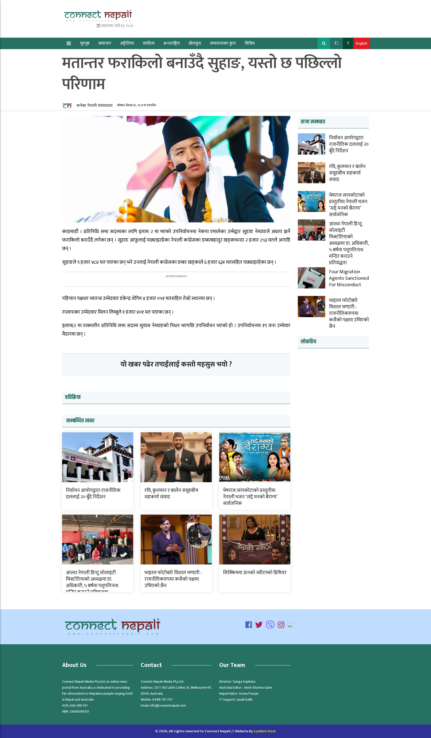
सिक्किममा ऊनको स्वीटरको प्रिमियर (255, 572)
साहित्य (148, 43)
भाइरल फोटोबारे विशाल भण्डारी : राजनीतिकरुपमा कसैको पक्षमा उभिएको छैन (173, 579)
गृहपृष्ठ (85, 43)
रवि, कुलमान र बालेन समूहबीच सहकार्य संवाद (171, 493)
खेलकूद (195, 43)
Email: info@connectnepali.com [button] (163, 705)
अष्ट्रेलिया (127, 43)
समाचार (104, 43)
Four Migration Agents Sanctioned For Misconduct (349, 278)
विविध (250, 43)
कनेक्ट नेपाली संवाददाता (94, 105)
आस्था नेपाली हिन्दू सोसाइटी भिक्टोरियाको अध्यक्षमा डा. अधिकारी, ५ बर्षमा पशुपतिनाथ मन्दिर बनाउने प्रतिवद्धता (92, 582)
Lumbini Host (265, 731)
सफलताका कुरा (223, 43)
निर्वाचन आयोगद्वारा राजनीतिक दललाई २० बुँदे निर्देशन (93, 493)
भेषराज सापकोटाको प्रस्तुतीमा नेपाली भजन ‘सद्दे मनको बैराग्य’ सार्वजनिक (250, 497)
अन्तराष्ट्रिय (171, 43)
